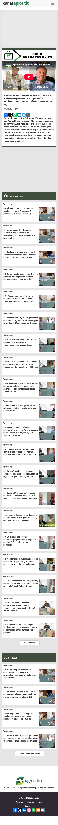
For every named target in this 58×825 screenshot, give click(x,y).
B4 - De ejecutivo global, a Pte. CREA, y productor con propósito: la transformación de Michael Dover (19, 342)
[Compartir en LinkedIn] (19, 114)
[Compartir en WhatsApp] (15, 114)
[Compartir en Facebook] (6, 114)
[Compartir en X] (10, 114)
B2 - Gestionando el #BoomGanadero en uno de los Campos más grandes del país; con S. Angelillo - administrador (20, 561)
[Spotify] (34, 810)
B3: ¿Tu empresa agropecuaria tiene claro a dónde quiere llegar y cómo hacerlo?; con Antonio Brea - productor (19, 452)
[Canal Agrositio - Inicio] (16, 3)
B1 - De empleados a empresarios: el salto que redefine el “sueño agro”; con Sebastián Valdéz (19, 408)
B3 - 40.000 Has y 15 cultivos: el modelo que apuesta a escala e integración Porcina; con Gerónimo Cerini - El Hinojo (20, 364)
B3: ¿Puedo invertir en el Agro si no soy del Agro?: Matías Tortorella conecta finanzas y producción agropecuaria (20, 298)
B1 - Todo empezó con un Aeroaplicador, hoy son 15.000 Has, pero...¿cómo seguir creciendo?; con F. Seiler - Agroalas (20, 583)
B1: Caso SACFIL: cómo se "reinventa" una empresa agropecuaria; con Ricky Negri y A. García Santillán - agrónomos (20, 495)
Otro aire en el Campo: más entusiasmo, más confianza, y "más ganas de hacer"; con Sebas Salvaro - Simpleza (20, 517)
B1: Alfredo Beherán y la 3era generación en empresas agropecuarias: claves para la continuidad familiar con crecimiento (20, 320)
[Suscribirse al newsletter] (38, 810)
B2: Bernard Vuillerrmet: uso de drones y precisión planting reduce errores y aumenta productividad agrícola (20, 276)
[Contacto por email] (43, 810)
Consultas (29, 806)
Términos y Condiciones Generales (29, 802)
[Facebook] (15, 810)
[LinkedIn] (24, 810)
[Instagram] (29, 810)
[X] (20, 810)
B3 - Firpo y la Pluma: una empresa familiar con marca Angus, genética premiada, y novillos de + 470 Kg (18, 211)
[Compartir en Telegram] (24, 114)
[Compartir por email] (28, 114)
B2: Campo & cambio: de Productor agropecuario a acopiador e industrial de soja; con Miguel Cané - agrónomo (20, 474)
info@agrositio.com (26, 788)
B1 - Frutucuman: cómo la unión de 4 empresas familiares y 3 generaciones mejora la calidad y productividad (19, 254)
